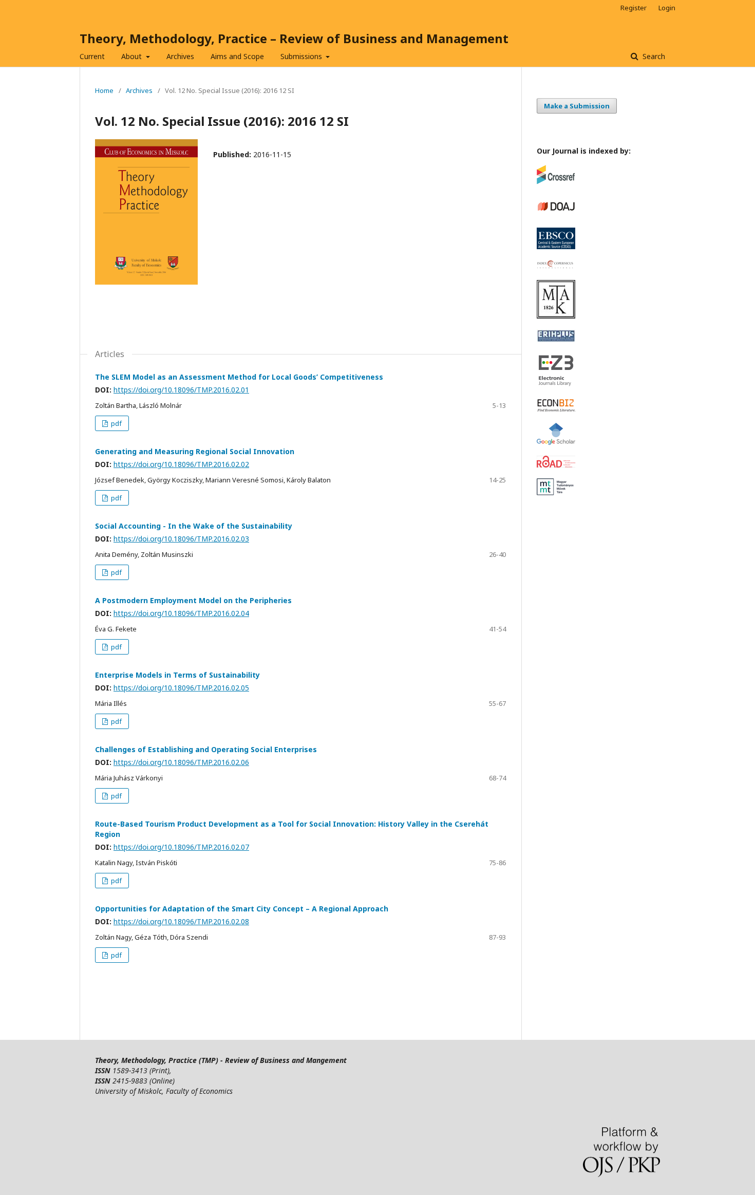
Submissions (302, 56)
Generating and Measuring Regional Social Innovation (194, 451)
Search (652, 56)
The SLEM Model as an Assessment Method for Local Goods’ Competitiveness (239, 377)
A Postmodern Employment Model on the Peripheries (193, 600)
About (132, 56)
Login (666, 7)
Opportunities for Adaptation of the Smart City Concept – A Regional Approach (241, 908)
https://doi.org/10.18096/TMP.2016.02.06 (181, 762)
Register (633, 7)
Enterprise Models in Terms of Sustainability (177, 675)
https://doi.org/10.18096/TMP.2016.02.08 (181, 921)
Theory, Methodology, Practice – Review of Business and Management (294, 38)
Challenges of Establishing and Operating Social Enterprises (206, 749)
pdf (115, 423)
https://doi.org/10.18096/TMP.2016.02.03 (181, 539)
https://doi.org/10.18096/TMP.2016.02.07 (181, 847)
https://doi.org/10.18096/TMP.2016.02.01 (181, 390)
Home (104, 90)
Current (92, 56)
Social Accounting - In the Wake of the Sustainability (193, 526)
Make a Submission (577, 105)
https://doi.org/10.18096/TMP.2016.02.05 (181, 688)
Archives (180, 56)
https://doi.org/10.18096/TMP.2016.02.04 (181, 613)
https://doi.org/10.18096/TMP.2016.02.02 (181, 464)
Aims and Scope (237, 56)
